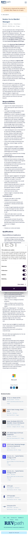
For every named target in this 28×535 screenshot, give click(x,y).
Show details (21, 284)
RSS (4, 517)
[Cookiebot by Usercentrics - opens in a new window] (20, 245)
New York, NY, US (10, 415)
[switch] (24, 270)
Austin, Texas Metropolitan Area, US (15, 401)
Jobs (8, 517)
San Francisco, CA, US (12, 450)
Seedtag (9, 436)
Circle (8, 459)
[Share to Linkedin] (14, 388)
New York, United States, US (13, 438)
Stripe (8, 448)
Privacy (12, 519)
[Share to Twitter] (17, 388)
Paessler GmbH (10, 399)
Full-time (10, 24)
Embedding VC (10, 487)
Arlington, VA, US (16, 426)
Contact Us (14, 517)
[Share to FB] (11, 388)
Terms (16, 519)
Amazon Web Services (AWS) (13, 424)
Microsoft (5, 24)
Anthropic (9, 413)
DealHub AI (20, 517)
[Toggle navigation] (25, 2)
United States (17, 24)
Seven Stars (9, 507)
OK (14, 288)
